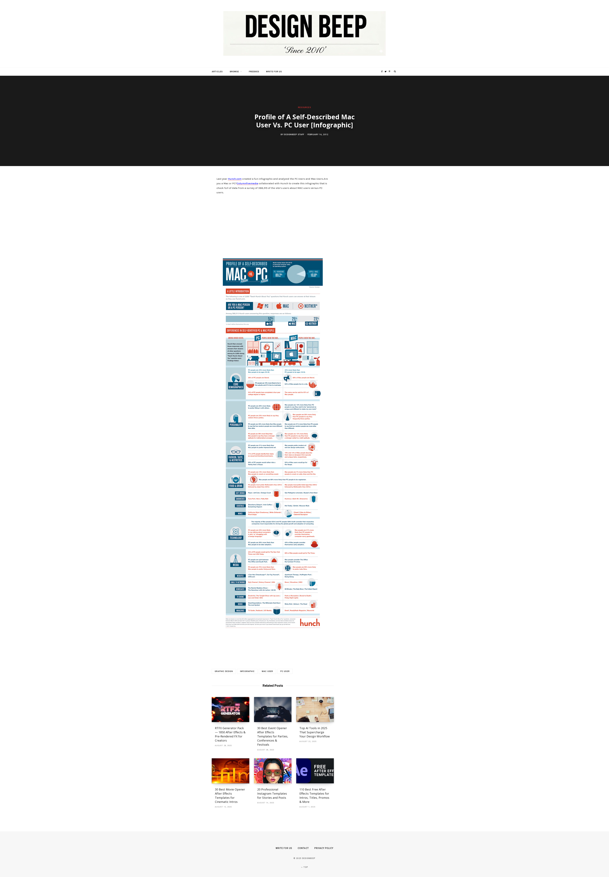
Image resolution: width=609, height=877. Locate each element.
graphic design (224, 671)
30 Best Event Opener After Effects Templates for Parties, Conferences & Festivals (272, 736)
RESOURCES (304, 107)
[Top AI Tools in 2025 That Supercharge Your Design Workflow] (315, 709)
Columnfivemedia (247, 183)
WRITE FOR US (274, 71)
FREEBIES (254, 71)
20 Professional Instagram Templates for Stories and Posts (272, 793)
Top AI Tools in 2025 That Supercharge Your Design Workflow (314, 732)
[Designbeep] (304, 33)
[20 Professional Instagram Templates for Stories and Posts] (273, 770)
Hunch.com (235, 178)
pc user (285, 671)
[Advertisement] (272, 230)
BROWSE (234, 71)
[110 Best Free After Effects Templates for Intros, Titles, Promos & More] (315, 770)
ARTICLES (217, 71)
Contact (303, 848)
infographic (247, 671)
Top (305, 867)
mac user (267, 671)
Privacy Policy (324, 848)
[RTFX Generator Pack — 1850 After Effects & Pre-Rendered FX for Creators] (230, 709)
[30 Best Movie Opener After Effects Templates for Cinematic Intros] (230, 770)
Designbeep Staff (294, 134)
